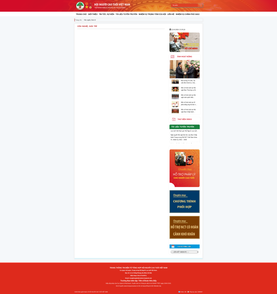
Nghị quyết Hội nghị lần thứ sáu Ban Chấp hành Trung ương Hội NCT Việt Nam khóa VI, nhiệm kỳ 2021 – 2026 (184, 135)
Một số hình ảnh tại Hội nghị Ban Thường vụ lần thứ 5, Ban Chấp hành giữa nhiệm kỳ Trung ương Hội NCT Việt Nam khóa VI (188, 89)
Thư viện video (185, 119)
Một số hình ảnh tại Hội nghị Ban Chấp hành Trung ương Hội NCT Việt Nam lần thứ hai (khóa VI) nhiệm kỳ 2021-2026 (189, 111)
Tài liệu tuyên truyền (182, 127)
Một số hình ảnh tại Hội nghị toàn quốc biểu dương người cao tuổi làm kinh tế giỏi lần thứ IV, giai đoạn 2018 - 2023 (189, 96)
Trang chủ (78, 20)
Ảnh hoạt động (184, 57)
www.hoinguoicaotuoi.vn (131, 286)
